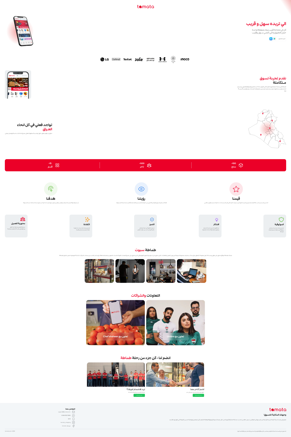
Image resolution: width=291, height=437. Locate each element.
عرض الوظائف (139, 395)
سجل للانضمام (198, 395)
